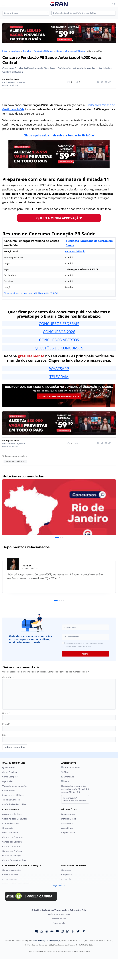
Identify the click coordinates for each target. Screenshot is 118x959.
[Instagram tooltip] (62, 932)
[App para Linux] (41, 932)
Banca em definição (75, 251)
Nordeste (15, 51)
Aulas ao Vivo (67, 823)
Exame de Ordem (10, 823)
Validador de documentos (15, 786)
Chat (66, 772)
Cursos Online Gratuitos (14, 860)
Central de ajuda (71, 767)
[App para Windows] (36, 932)
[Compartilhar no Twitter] (101, 82)
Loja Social (7, 781)
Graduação (7, 828)
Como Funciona (10, 772)
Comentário (9, 677)
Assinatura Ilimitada (12, 814)
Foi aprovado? (75, 799)
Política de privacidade (59, 914)
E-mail (6, 724)
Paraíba (27, 51)
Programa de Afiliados (13, 795)
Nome (6, 713)
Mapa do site (59, 923)
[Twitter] (78, 932)
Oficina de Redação (11, 855)
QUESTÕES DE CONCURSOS (59, 348)
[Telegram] (83, 932)
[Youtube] (57, 932)
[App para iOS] (46, 932)
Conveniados (8, 790)
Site (4, 735)
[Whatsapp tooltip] (67, 932)
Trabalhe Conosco (11, 800)
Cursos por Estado (11, 846)
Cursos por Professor (12, 851)
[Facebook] (72, 932)
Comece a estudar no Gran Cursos (59, 396)
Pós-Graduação (10, 832)
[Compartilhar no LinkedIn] (105, 82)
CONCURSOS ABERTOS (59, 339)
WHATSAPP (59, 368)
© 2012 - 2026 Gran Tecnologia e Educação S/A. (59, 910)
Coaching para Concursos (14, 819)
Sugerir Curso (68, 832)
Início (4, 51)
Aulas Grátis (67, 828)
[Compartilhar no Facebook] (97, 82)
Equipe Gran (12, 79)
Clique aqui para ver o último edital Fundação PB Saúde (31, 293)
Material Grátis (68, 819)
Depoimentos (68, 814)
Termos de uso (59, 919)
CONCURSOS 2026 (59, 331)
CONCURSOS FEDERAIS (59, 323)
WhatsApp (68, 777)
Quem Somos (9, 767)
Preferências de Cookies (14, 804)
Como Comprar (10, 777)
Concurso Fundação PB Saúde (70, 51)
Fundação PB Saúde (43, 51)
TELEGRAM (59, 376)
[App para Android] (51, 932)
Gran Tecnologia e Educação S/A (46, 941)
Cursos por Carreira (12, 842)
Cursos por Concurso (12, 837)
